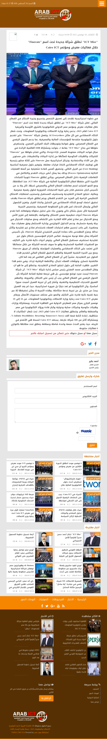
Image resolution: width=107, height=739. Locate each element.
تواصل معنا (95, 702)
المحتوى (93, 406)
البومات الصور (28, 599)
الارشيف (96, 689)
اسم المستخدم (90, 386)
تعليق (92, 445)
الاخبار (71, 599)
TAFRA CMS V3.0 (18, 732)
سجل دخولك (76, 333)
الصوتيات (43, 599)
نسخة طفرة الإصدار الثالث (19, 729)
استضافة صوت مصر (41, 732)
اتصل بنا (45, 698)
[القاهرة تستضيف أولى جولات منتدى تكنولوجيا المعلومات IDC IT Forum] (93, 631)
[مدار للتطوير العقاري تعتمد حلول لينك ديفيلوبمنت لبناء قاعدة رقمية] (93, 674)
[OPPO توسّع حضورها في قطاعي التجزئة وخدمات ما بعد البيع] (47, 660)
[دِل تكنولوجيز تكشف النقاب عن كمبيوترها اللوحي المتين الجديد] (93, 660)
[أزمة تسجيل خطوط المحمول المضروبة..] (47, 674)
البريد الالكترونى (89, 396)
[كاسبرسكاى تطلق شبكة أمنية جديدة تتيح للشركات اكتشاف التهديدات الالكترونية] (93, 646)
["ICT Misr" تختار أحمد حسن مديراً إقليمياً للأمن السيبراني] (47, 646)
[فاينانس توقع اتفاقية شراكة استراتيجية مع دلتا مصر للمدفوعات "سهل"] (47, 631)
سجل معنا (92, 333)
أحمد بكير (94, 361)
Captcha (93, 426)
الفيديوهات (58, 599)
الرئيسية (81, 599)
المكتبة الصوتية (93, 697)
